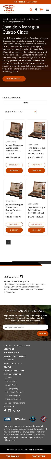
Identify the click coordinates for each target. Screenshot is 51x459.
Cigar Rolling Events (14, 370)
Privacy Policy (10, 381)
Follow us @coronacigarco (16, 281)
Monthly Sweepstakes (14, 356)
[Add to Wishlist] (21, 124)
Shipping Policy (11, 388)
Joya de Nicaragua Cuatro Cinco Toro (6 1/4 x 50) (36, 151)
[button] (25, 102)
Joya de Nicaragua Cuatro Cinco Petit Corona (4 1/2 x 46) (14, 149)
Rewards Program (12, 395)
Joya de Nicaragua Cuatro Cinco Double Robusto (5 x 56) (14, 208)
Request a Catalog (13, 363)
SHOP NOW (14, 171)
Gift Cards (9, 360)
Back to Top (7, 242)
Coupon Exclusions (13, 399)
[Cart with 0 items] (41, 9)
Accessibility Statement (15, 403)
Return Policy (10, 385)
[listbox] (25, 112)
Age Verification (12, 352)
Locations (9, 349)
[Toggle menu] (47, 9)
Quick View (13, 165)
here (13, 437)
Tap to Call (12, 456)
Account (8, 378)
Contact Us (9, 345)
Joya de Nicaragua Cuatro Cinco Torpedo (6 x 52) (36, 210)
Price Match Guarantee (15, 392)
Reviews (7, 367)
